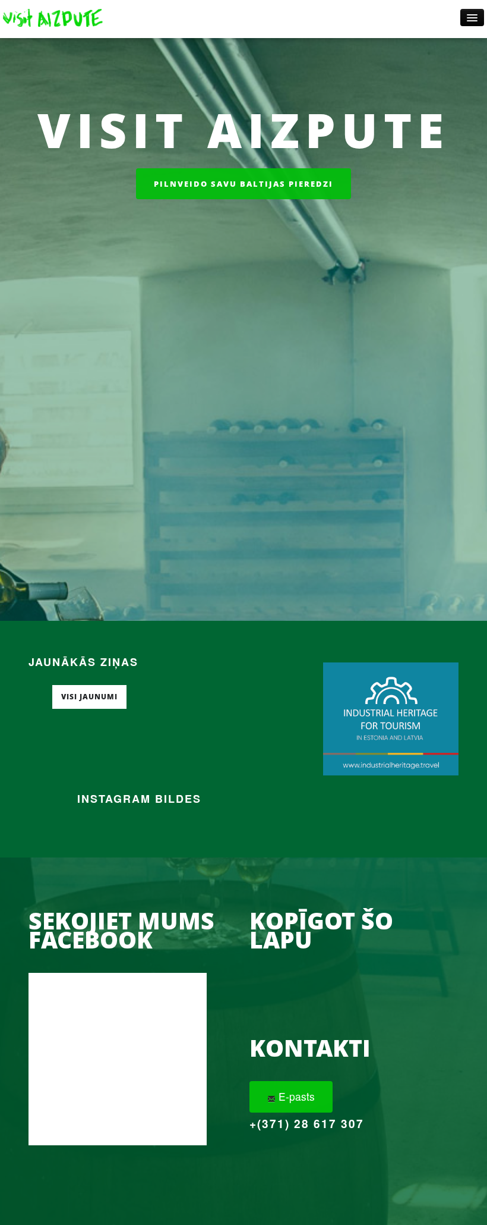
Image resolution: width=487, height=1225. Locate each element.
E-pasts (295, 1096)
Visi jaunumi (89, 697)
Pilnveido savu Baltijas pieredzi (243, 183)
